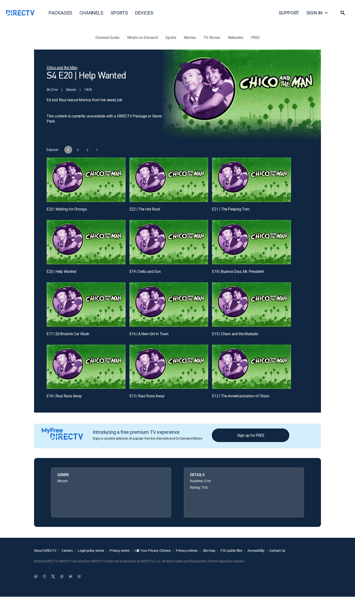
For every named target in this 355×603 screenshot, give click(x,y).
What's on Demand (142, 37)
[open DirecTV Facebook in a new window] (44, 577)
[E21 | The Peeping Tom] (251, 180)
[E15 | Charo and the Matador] (251, 304)
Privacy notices (186, 550)
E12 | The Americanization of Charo (240, 396)
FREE (255, 37)
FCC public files (231, 550)
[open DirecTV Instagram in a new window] (62, 577)
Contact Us (277, 550)
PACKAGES (60, 12)
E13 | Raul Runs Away (147, 396)
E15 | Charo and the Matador (235, 333)
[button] (342, 13)
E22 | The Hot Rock (144, 209)
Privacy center (119, 550)
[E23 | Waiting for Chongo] (86, 180)
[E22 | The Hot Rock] (168, 180)
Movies (190, 37)
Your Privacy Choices (155, 550)
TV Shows (212, 37)
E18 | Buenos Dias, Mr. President (238, 271)
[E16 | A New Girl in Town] (168, 304)
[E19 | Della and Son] (168, 242)
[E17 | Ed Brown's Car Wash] (86, 304)
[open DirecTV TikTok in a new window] (79, 577)
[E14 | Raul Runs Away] (86, 367)
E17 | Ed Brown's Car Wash (68, 333)
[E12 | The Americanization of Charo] (251, 367)
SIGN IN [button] (314, 12)
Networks (235, 37)
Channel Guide (107, 37)
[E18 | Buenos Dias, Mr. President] (251, 242)
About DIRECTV (45, 550)
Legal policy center (90, 550)
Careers (67, 550)
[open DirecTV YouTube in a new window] (70, 577)
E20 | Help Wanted (61, 271)
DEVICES (144, 12)
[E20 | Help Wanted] (86, 242)
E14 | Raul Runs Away (64, 396)
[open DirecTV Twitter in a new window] (53, 577)
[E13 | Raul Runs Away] (168, 367)
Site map (208, 550)
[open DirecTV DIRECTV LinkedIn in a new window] (36, 577)
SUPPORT (289, 12)
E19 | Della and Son (145, 271)
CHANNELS (91, 12)
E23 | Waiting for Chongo (67, 209)
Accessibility (256, 550)
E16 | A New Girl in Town (149, 333)
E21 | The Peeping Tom (230, 209)
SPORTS (119, 12)
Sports (170, 37)
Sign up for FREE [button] (250, 435)
